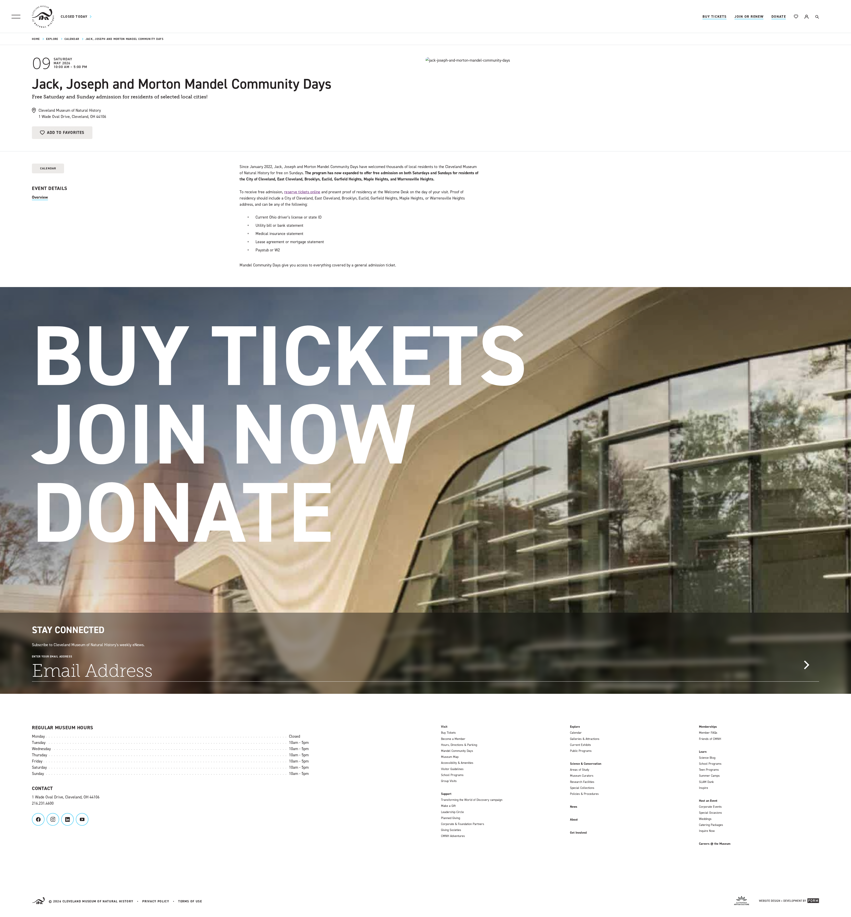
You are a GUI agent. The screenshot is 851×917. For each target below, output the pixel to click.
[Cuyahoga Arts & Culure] (741, 901)
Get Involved (578, 833)
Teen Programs (709, 770)
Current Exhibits (580, 745)
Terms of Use (190, 901)
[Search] (817, 16)
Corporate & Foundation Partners (462, 824)
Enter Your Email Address (52, 656)
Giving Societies (451, 830)
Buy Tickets (715, 16)
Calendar (71, 39)
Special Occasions (710, 813)
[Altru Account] (806, 16)
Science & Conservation (585, 764)
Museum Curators (581, 776)
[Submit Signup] (806, 665)
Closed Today (74, 16)
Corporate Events (710, 807)
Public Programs (581, 751)
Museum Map (450, 757)
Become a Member (453, 739)
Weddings (705, 819)
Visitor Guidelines (452, 769)
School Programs (452, 775)
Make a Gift (448, 806)
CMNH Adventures (453, 836)
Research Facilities (582, 782)
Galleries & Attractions (584, 739)
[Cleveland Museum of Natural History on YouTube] (82, 819)
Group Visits (449, 781)
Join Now (223, 434)
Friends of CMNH (710, 739)
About (574, 820)
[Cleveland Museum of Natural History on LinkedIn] (67, 819)
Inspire (703, 788)
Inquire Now (707, 831)
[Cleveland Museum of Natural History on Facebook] (38, 819)
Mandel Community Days (457, 751)
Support (446, 794)
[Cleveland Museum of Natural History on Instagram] (53, 819)
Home (36, 39)
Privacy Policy (155, 901)
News (573, 807)
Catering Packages (711, 825)
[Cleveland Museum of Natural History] (43, 17)
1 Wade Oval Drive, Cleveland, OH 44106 (66, 797)
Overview (40, 197)
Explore (52, 39)
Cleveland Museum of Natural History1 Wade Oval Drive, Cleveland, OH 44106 (72, 113)
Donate (778, 16)
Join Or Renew (748, 16)
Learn (703, 752)
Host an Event (708, 801)
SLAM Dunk (706, 782)
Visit (444, 727)
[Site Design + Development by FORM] (789, 901)
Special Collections (582, 788)
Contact (42, 788)
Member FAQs (708, 733)
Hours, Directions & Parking (459, 745)
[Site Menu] (16, 16)
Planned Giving (450, 818)
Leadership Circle (452, 812)
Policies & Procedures (584, 794)
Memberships (708, 727)
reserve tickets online (302, 192)
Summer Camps (709, 776)
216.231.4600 (43, 803)
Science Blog (707, 758)
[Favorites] (796, 16)
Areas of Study (579, 770)
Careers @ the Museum (714, 844)
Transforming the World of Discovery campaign (471, 800)
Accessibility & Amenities (457, 763)
